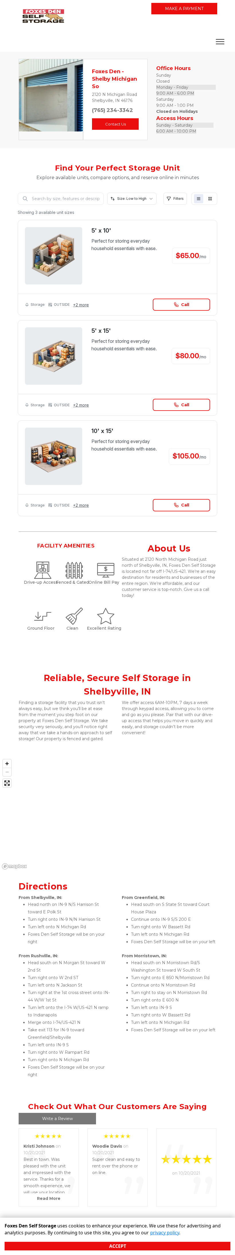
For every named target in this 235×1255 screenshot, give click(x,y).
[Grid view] (210, 198)
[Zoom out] (7, 772)
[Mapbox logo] (14, 866)
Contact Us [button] (115, 124)
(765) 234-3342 (112, 110)
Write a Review (57, 1118)
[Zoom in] (7, 763)
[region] (117, 814)
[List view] (198, 198)
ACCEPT (117, 1246)
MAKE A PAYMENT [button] (184, 8)
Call (185, 304)
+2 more (81, 304)
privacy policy (164, 1232)
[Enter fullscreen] (7, 783)
